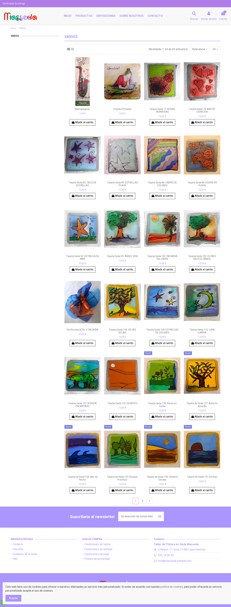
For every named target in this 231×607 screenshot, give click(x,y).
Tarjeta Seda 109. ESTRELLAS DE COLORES (162, 331)
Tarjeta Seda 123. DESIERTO (122, 403)
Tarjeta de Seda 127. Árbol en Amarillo (202, 405)
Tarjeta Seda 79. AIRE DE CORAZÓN (202, 110)
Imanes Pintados (122, 109)
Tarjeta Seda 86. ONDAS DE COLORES (162, 184)
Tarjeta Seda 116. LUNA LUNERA (202, 331)
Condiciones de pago (96, 554)
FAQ (15, 558)
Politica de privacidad (97, 558)
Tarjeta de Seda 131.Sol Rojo (202, 476)
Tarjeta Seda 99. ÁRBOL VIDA (122, 256)
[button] (84, 16)
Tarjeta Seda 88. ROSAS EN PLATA (202, 184)
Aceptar (13, 598)
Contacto (18, 544)
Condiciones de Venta (97, 544)
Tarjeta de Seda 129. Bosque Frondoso (122, 478)
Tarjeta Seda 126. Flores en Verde (162, 405)
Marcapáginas (82, 109)
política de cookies (171, 586)
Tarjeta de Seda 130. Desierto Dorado (162, 478)
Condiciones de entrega (14, 3)
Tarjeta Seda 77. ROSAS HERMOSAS (162, 110)
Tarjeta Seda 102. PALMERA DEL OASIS (162, 257)
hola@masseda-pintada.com (174, 560)
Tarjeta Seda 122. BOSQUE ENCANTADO (82, 405)
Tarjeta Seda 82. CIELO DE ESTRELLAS (82, 184)
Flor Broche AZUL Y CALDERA (82, 329)
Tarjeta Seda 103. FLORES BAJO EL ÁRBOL (202, 257)
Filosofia (18, 549)
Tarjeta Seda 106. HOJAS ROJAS (122, 331)
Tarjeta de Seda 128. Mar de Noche (83, 478)
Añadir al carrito (83, 122)
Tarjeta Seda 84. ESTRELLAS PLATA (122, 184)
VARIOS (15, 36)
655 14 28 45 (166, 555)
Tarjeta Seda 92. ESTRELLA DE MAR (82, 257)
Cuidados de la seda (25, 554)
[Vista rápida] (82, 104)
